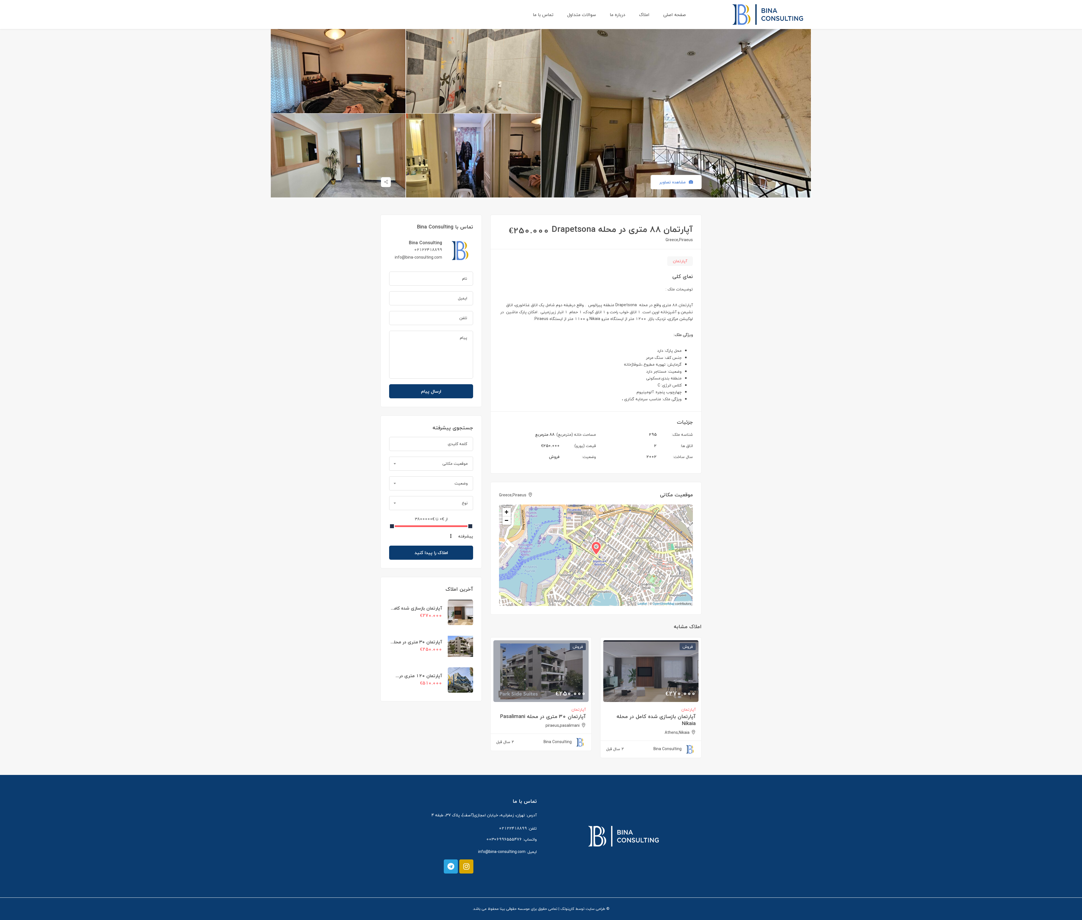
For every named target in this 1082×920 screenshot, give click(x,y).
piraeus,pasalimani (563, 725)
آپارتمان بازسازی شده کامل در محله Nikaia (656, 720)
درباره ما (617, 15)
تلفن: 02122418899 (518, 828)
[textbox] (431, 463)
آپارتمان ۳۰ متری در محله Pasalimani (543, 716)
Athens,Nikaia (677, 732)
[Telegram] (451, 866)
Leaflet (642, 603)
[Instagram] (466, 866)
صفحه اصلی (674, 15)
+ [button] (506, 511)
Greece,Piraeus (679, 239)
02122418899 (428, 249)
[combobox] (431, 464)
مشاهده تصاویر (673, 182)
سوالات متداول (581, 15)
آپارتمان (680, 261)
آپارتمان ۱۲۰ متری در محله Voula (420, 679)
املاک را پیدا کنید (431, 553)
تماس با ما (543, 15)
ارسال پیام (431, 391)
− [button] (506, 520)
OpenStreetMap (663, 603)
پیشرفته (465, 536)
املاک (644, 15)
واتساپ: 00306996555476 (511, 839)
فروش (554, 456)
